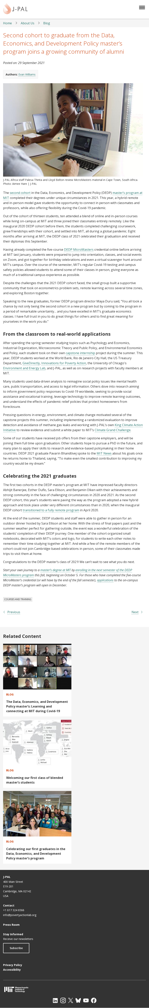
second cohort (20, 193)
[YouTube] (86, 1000)
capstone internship (80, 353)
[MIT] (74, 989)
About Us (27, 23)
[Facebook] (93, 1000)
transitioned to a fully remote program (51, 510)
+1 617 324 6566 (13, 910)
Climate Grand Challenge (113, 430)
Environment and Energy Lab (24, 368)
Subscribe (16, 948)
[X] (70, 1000)
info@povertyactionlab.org (19, 915)
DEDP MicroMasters (79, 249)
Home (7, 23)
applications (105, 580)
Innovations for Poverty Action (63, 363)
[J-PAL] (15, 9)
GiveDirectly (31, 363)
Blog (46, 23)
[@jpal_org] (63, 1000)
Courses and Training (17, 599)
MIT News (104, 453)
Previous (13, 612)
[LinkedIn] (55, 1000)
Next (135, 612)
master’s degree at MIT (55, 570)
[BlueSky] (78, 1000)
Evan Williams (27, 74)
